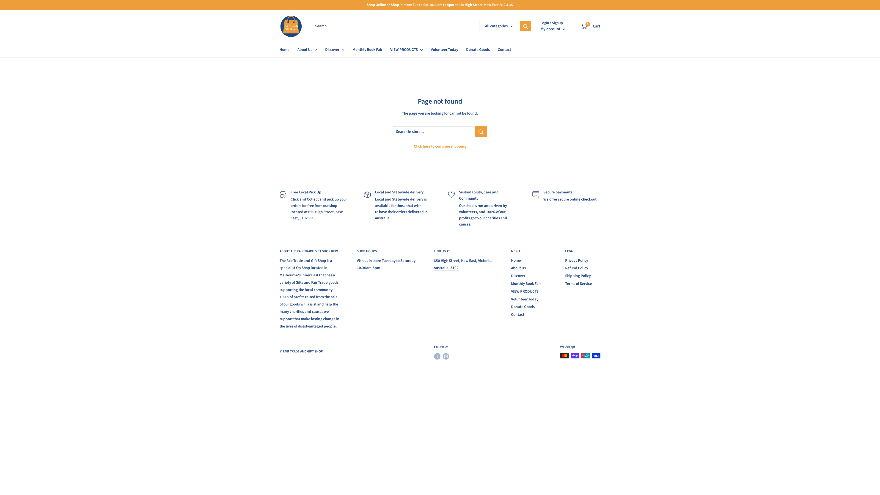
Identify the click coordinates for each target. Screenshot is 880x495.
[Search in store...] (481, 131)
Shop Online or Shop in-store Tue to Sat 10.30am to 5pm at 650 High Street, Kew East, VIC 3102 (440, 4)
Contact (504, 49)
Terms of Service (578, 283)
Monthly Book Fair (367, 49)
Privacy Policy (576, 260)
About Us (304, 49)
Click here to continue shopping (440, 146)
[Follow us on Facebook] (437, 356)
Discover (332, 49)
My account (550, 29)
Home (284, 49)
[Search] (525, 26)
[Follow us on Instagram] (446, 356)
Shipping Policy (578, 276)
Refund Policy (576, 268)
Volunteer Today (444, 49)
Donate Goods (478, 49)
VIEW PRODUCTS (404, 49)
